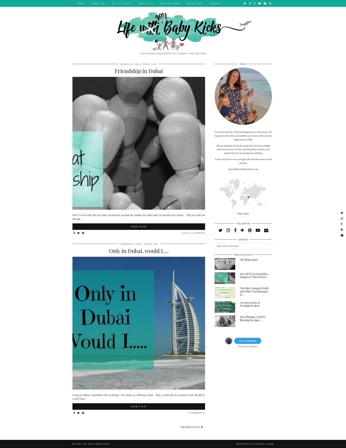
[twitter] (245, 3)
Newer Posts (191, 427)
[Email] (265, 3)
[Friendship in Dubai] (138, 208)
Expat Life (145, 3)
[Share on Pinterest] (83, 233)
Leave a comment (193, 233)
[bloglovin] (242, 230)
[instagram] (250, 3)
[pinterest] (250, 230)
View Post (138, 226)
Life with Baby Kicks (96, 444)
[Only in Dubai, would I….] (138, 388)
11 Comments (196, 413)
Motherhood (170, 3)
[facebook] (255, 3)
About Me (98, 3)
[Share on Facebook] (74, 233)
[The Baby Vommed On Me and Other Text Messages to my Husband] (225, 292)
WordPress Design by (255, 444)
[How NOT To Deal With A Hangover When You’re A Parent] (225, 278)
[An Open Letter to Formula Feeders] (225, 307)
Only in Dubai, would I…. (139, 250)
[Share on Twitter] (78, 233)
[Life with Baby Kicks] (173, 25)
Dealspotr (253, 346)
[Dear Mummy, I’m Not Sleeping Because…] (225, 321)
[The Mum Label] (225, 264)
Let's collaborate (247, 340)
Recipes (215, 3)
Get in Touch (121, 3)
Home (80, 3)
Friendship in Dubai (139, 71)
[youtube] (259, 3)
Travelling (194, 3)
